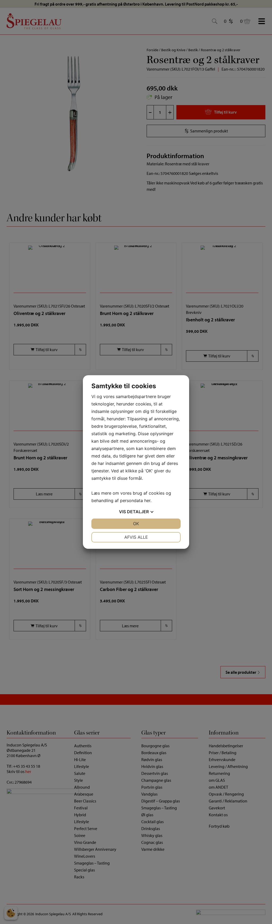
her (147, 500)
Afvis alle (136, 537)
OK (136, 523)
